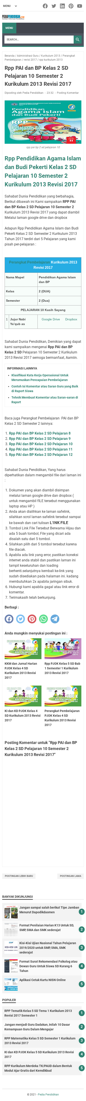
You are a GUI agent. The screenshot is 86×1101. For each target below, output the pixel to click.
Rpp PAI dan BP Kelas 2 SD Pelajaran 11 (41, 449)
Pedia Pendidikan (48, 1094)
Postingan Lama (70, 876)
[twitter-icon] (54, 6)
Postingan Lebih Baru (19, 876)
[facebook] (9, 618)
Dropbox (71, 319)
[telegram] (54, 618)
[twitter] (20, 618)
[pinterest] (32, 618)
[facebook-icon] (45, 6)
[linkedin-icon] (63, 6)
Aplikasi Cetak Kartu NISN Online (42, 980)
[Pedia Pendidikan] (13, 17)
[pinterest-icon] (71, 6)
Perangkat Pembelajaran (29, 262)
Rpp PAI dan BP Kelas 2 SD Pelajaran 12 (41, 455)
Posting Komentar (68, 92)
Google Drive (51, 319)
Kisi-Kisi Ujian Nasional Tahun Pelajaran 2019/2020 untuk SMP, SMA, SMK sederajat (47, 947)
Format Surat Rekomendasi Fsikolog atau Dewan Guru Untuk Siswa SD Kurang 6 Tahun (48, 966)
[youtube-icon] (80, 6)
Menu (9, 28)
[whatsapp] (43, 618)
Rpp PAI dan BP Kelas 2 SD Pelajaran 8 (40, 433)
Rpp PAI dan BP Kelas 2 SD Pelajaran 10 (41, 444)
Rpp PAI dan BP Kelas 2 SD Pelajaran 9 (40, 439)
